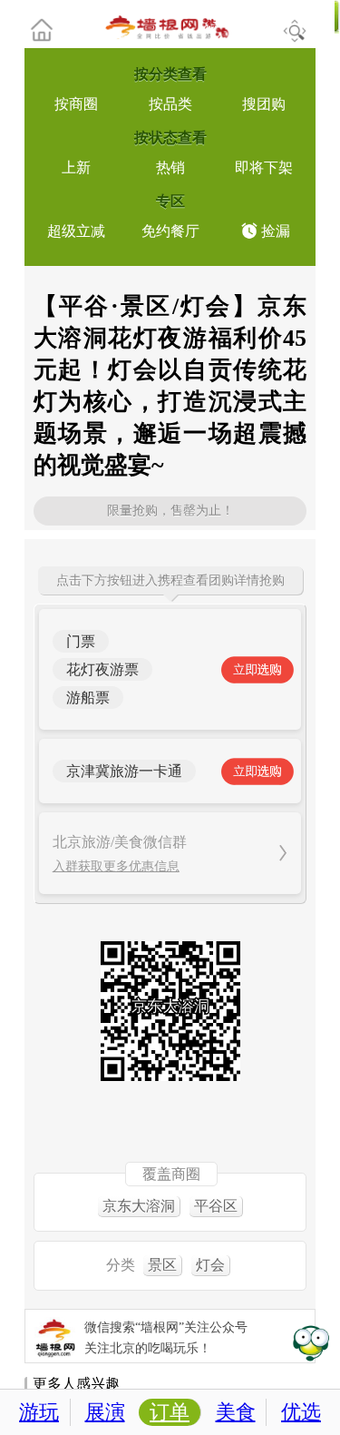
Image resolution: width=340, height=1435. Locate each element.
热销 (170, 167)
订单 (169, 1412)
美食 (236, 1412)
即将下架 (264, 167)
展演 (105, 1412)
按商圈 (76, 104)
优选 (301, 1412)
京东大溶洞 (138, 1206)
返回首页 (54, 29)
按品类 (170, 104)
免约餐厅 (170, 231)
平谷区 (216, 1206)
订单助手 (310, 1342)
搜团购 (264, 104)
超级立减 (76, 231)
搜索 (294, 31)
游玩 (39, 1412)
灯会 (210, 1265)
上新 (76, 167)
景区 (162, 1265)
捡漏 (275, 231)
